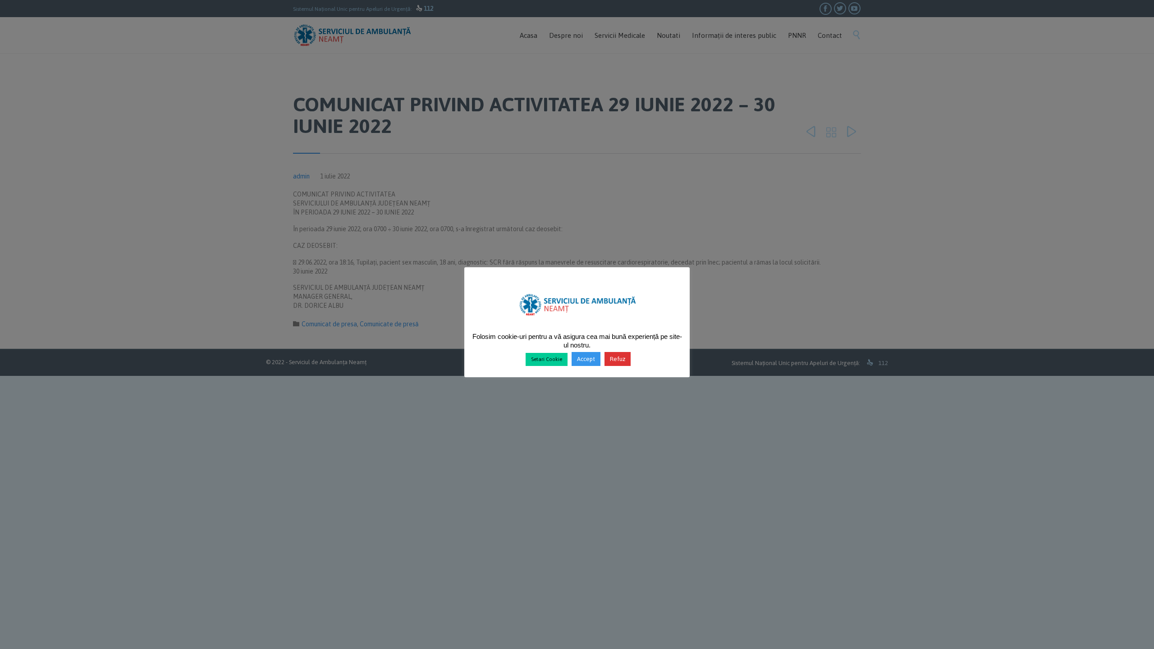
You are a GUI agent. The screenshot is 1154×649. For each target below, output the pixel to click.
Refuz (617, 359)
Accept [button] (586, 359)
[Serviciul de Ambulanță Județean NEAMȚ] (577, 319)
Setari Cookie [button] (546, 359)
